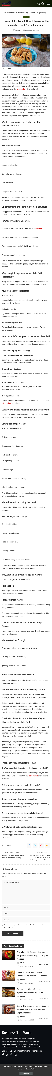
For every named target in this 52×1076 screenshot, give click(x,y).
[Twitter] (35, 845)
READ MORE (43, 964)
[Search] (42, 3)
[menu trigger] (47, 3)
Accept (26, 1073)
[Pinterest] (41, 845)
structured (33, 776)
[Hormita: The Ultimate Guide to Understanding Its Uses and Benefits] (8, 976)
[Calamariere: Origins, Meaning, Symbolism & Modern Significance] (8, 992)
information (6, 403)
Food (26, 17)
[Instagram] (16, 1055)
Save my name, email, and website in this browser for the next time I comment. (26, 926)
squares (38, 229)
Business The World (17, 1032)
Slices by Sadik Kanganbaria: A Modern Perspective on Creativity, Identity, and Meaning (32, 955)
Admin (19, 30)
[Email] (47, 845)
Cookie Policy (30, 1069)
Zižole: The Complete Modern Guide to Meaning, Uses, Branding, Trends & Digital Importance (33, 1009)
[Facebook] (29, 845)
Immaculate (21, 89)
